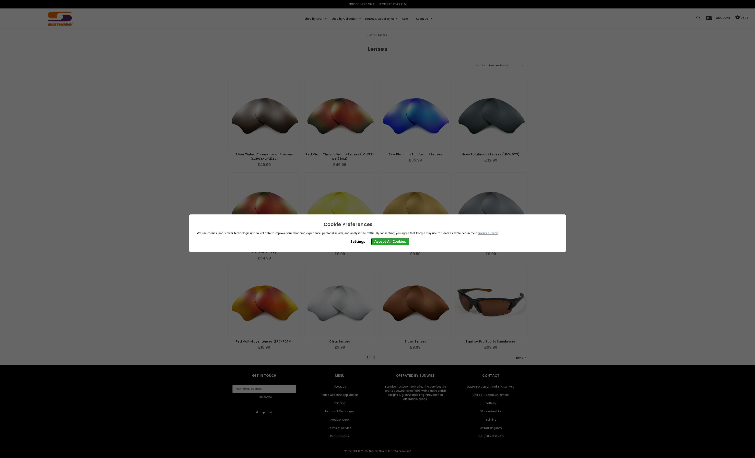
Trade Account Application (339, 395)
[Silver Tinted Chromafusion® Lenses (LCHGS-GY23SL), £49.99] (264, 114)
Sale (405, 18)
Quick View (264, 146)
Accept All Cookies (390, 241)
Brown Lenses (415, 341)
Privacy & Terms (488, 233)
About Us (422, 18)
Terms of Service (339, 428)
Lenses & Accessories (379, 18)
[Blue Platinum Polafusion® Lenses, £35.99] (415, 114)
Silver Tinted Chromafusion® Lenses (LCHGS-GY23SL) (264, 156)
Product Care (340, 420)
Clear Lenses (339, 341)
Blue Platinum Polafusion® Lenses (415, 154)
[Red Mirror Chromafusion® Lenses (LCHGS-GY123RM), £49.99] (339, 114)
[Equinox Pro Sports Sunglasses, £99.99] (490, 301)
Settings (358, 241)
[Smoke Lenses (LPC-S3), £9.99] (490, 208)
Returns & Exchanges (339, 411)
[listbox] (507, 65)
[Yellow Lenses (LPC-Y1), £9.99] (339, 208)
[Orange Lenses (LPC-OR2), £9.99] (415, 208)
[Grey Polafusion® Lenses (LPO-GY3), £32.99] (490, 114)
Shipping (339, 403)
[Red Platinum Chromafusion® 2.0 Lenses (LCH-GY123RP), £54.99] (264, 208)
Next (519, 358)
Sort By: (480, 65)
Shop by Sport (314, 18)
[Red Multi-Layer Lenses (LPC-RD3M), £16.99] (264, 301)
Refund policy (339, 436)
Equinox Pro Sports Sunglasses (491, 341)
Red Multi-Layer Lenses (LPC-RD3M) (264, 341)
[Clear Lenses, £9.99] (339, 301)
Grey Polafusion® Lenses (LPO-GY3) (490, 154)
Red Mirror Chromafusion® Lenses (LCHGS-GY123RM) (340, 156)
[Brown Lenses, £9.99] (415, 301)
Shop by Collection (344, 18)
